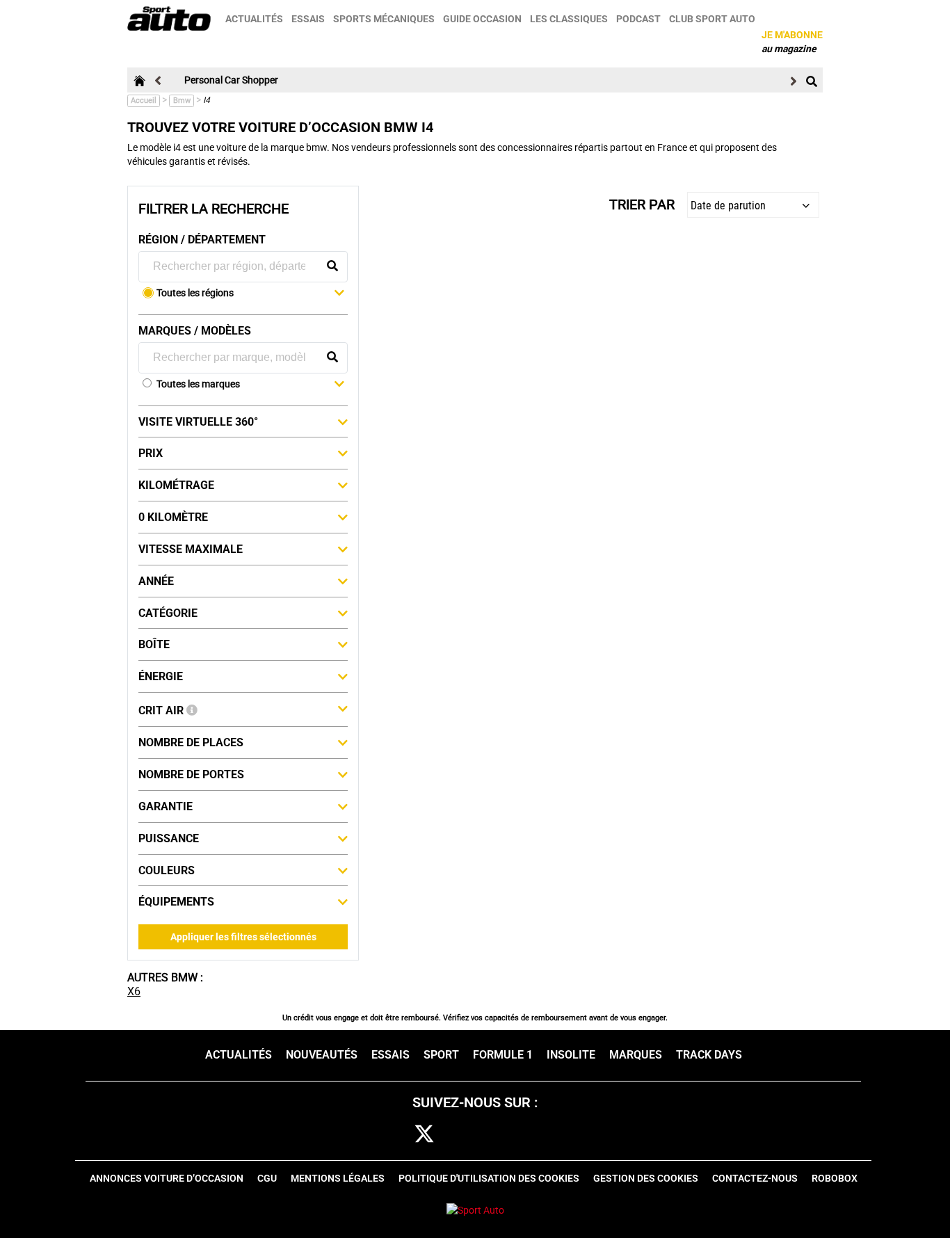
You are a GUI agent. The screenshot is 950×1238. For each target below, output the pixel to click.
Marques (635, 1054)
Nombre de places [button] (190, 742)
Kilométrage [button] (176, 485)
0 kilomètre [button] (173, 517)
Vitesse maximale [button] (190, 549)
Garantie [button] (165, 806)
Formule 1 (503, 1054)
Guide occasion (482, 18)
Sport (441, 1054)
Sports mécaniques (384, 18)
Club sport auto (712, 18)
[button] (250, 294)
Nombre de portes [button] (191, 774)
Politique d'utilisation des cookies (488, 1178)
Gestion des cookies (645, 1178)
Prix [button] (150, 453)
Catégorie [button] (168, 613)
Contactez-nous (755, 1178)
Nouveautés (321, 1054)
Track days (709, 1054)
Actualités (254, 18)
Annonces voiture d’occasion (166, 1178)
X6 (133, 991)
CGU (267, 1178)
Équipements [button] (176, 901)
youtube (551, 1134)
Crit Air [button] (162, 710)
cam (467, 1134)
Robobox (835, 1178)
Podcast (638, 18)
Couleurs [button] (166, 870)
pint (508, 1134)
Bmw (182, 100)
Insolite (571, 1054)
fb (387, 1134)
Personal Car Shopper (231, 80)
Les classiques (569, 18)
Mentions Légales (338, 1178)
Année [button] (156, 581)
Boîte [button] (154, 644)
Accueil (143, 100)
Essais (308, 18)
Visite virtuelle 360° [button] (198, 421)
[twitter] (424, 1134)
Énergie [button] (160, 676)
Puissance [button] (168, 838)
